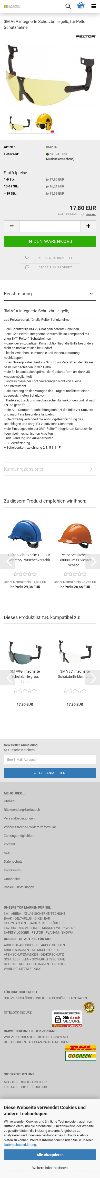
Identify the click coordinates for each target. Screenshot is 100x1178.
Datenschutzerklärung (20, 1145)
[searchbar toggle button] (68, 6)
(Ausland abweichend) (60, 159)
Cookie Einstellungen (19, 887)
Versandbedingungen (19, 818)
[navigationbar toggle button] (93, 6)
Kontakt (9, 844)
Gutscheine (12, 879)
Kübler (57, 923)
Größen (9, 801)
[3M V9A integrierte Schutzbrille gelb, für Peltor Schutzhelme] (50, 73)
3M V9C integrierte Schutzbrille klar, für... (75, 674)
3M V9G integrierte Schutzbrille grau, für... (25, 676)
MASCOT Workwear (58, 928)
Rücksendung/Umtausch (22, 810)
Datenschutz (13, 861)
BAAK (8, 918)
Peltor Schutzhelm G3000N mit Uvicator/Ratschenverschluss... (33, 557)
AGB (7, 853)
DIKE (38, 918)
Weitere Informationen (50, 1168)
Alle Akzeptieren (50, 1155)
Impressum (12, 870)
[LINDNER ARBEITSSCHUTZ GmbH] (10, 6)
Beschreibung (18, 293)
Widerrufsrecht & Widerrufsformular (30, 827)
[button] (11, 226)
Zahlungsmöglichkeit (19, 836)
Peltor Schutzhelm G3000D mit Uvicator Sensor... (75, 560)
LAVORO (10, 928)
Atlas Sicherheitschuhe (44, 913)
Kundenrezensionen (24, 469)
